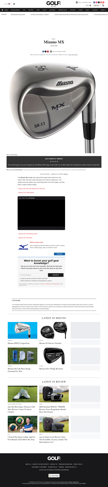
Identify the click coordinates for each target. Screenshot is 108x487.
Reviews (72, 10)
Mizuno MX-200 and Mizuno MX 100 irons (32, 188)
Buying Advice (15, 10)
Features (52, 10)
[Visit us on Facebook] (94, 2)
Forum (80, 10)
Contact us (53, 464)
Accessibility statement (39, 467)
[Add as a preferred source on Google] (54, 475)
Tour (38, 10)
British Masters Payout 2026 (18, 14)
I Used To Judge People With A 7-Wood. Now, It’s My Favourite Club (71, 14)
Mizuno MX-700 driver (25, 238)
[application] (41, 213)
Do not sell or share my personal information (54, 470)
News (6, 10)
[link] (23, 247)
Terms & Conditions (45, 283)
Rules (44, 10)
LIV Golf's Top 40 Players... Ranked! (40, 14)
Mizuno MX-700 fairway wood (28, 234)
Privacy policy (77, 464)
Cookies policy (52, 467)
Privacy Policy (56, 283)
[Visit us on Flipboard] (103, 2)
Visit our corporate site (74, 482)
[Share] (43, 51)
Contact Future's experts (40, 464)
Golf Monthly (46, 174)
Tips (24, 10)
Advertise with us (70, 467)
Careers (61, 467)
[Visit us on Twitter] (99, 2)
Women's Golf (62, 10)
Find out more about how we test (78, 169)
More (102, 10)
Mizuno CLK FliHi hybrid (26, 192)
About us (28, 464)
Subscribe (96, 5)
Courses (95, 10)
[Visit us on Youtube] (101, 2)
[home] (2, 10)
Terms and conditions (65, 464)
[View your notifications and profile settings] (14, 4)
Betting (30, 10)
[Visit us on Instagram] (96, 2)
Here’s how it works (73, 54)
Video (87, 10)
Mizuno (53, 39)
